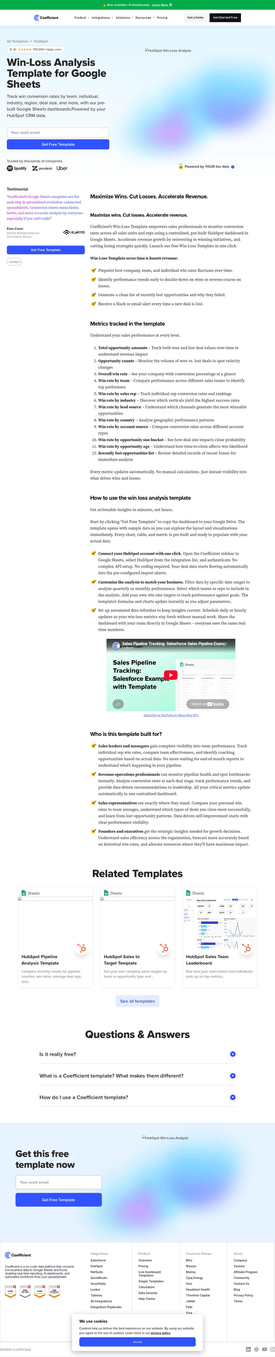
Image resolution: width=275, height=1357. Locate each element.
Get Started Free (225, 17)
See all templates (137, 1001)
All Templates (17, 41)
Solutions (123, 17)
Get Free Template (46, 249)
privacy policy (161, 1333)
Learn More (160, 4)
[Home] (46, 18)
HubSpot (41, 41)
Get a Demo (195, 17)
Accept (137, 1342)
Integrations (101, 17)
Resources (143, 17)
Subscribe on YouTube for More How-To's (171, 715)
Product (80, 17)
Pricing (162, 17)
